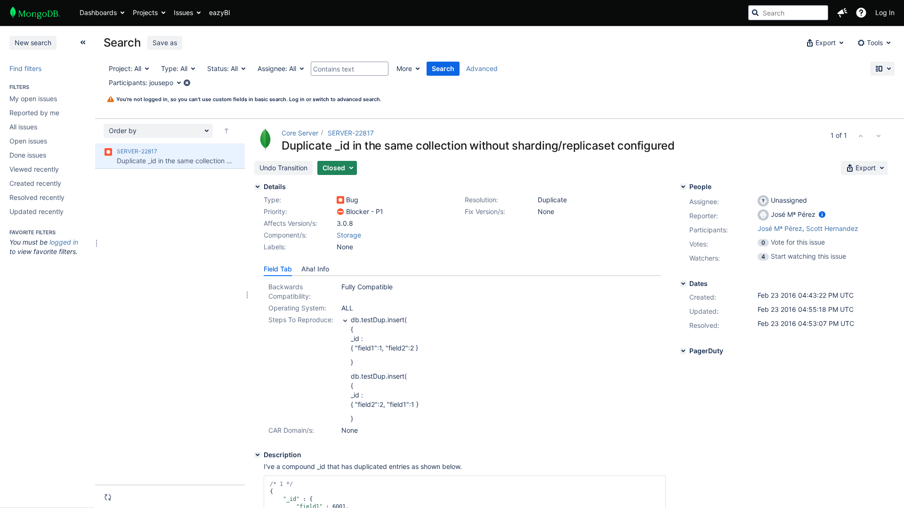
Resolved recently (37, 197)
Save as (165, 43)
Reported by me (34, 113)
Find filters (25, 68)
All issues (23, 127)
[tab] (278, 269)
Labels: (275, 247)
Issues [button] (183, 12)
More (404, 68)
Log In (885, 12)
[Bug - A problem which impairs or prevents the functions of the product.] (340, 200)
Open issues (28, 141)
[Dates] (683, 283)
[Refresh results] (108, 497)
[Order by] (226, 131)
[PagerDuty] (683, 351)
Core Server (300, 133)
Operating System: (297, 308)
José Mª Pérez (780, 228)
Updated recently (36, 211)
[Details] (257, 186)
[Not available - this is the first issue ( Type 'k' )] (861, 135)
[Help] (861, 12)
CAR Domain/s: (291, 430)
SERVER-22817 (351, 133)
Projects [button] (145, 12)
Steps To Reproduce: (300, 320)
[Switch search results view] (882, 69)
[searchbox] (788, 12)
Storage (349, 235)
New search (33, 43)
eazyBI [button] (219, 12)
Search (443, 68)
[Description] (257, 455)
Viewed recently (34, 169)
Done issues (27, 155)
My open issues (33, 99)
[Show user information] (822, 214)
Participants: (708, 230)
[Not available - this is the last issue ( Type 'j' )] (879, 135)
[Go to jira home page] (35, 12)
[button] (842, 12)
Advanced (482, 68)
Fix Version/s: (485, 211)
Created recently (35, 183)
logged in (63, 242)
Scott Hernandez (832, 228)
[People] (683, 186)
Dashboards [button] (98, 12)
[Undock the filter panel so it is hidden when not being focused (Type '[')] (82, 42)
